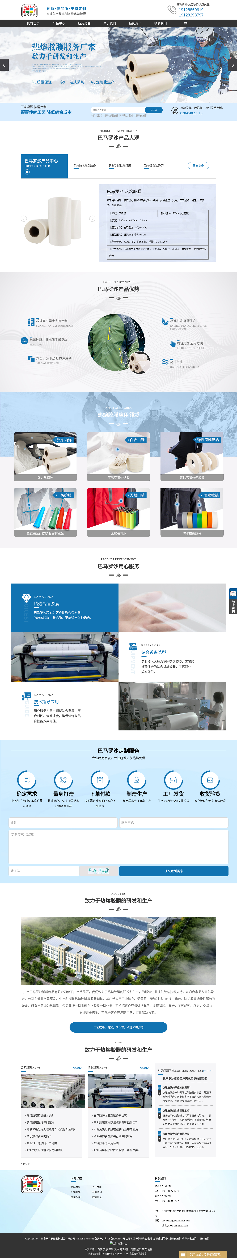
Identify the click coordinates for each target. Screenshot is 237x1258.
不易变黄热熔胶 (119, 478)
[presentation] (4, 65)
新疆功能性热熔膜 (120, 165)
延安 (144, 1249)
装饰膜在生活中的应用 (40, 1122)
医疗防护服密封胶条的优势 (110, 1115)
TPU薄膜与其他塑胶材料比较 (45, 1150)
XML (126, 1253)
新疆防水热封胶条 (85, 165)
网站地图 (112, 1253)
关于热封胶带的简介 (39, 1136)
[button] (113, 98)
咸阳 (138, 1249)
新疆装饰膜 (140, 115)
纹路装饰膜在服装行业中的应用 (113, 1136)
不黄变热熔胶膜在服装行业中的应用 (116, 1129)
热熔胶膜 (76, 1192)
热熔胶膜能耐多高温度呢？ (177, 1110)
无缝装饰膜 (118, 533)
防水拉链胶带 (192, 533)
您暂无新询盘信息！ (139, 1253)
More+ (77, 1067)
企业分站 (102, 1253)
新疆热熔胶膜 (111, 115)
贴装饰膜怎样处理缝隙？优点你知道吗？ (52, 1129)
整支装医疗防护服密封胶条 (45, 533)
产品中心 (59, 23)
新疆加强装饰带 (154, 165)
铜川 (127, 1249)
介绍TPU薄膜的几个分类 (42, 1143)
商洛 (122, 1249)
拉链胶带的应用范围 (106, 1143)
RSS (120, 1253)
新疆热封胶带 (126, 115)
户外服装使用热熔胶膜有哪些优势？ (116, 1122)
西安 (100, 1249)
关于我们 (109, 23)
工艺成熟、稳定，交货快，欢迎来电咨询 (118, 1027)
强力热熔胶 (45, 478)
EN (186, 23)
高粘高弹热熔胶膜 (192, 478)
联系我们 (160, 23)
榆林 (149, 1249)
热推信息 (92, 1253)
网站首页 (33, 23)
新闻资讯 (135, 23)
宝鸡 (111, 1249)
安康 (105, 1249)
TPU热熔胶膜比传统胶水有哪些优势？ (117, 1150)
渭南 (133, 1249)
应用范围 (84, 23)
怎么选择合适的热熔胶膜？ (177, 1134)
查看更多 (198, 165)
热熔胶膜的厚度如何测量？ (177, 1087)
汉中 (116, 1249)
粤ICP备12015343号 (114, 1238)
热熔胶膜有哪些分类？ (40, 1115)
